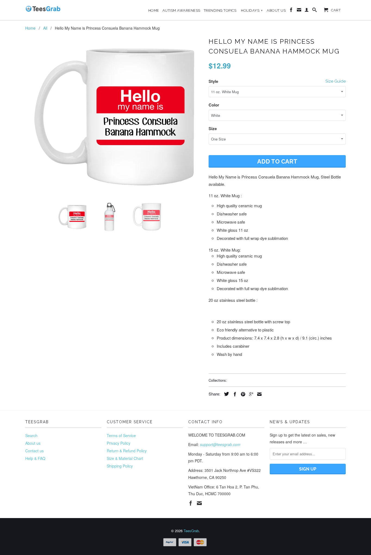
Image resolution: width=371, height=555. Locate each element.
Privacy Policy (118, 443)
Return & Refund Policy (127, 450)
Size (213, 128)
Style (213, 81)
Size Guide (335, 81)
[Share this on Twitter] (225, 393)
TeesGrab (191, 530)
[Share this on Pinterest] (241, 394)
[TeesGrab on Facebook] (291, 11)
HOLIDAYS (252, 10)
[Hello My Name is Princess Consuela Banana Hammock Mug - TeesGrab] (114, 117)
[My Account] (306, 11)
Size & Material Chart (125, 458)
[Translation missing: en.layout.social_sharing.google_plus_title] (249, 394)
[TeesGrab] (43, 8)
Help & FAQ (35, 458)
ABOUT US (276, 10)
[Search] (314, 11)
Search (31, 435)
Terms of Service (121, 435)
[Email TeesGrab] (299, 11)
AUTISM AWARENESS (181, 10)
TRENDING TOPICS (220, 10)
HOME (153, 10)
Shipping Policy (120, 466)
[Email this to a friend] (258, 394)
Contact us (34, 450)
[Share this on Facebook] (233, 394)
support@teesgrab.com (220, 444)
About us (32, 443)
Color (214, 105)
